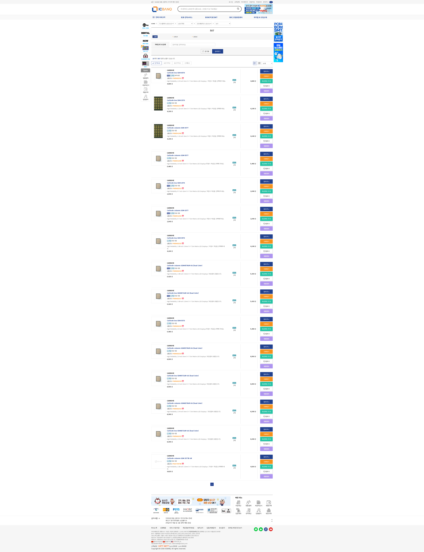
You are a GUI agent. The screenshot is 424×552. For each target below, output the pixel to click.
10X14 (176, 37)
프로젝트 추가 (266, 81)
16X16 (195, 37)
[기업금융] (226, 511)
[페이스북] (266, 529)
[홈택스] (166, 511)
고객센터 (237, 2)
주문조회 (259, 2)
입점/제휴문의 (211, 528)
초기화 (207, 51)
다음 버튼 (272, 521)
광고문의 (222, 528)
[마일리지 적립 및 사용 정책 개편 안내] (178, 523)
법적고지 (200, 528)
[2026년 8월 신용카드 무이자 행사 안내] (167, 2)
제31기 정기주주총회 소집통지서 (176, 520)
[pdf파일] (183, 78)
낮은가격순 (167, 63)
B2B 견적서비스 (186, 17)
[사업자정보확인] (193, 531)
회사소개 (154, 528)
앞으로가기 (271, 12)
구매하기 (266, 76)
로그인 (231, 2)
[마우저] (199, 511)
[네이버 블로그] (256, 529)
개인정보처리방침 (188, 528)
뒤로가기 (268, 12)
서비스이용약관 (174, 528)
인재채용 (163, 528)
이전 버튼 (272, 519)
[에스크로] (212, 511)
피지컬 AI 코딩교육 (260, 17)
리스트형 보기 (255, 63)
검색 (238, 8)
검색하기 (218, 51)
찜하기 (267, 86)
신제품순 (187, 63)
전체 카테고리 (160, 17)
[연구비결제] (176, 511)
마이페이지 (244, 2)
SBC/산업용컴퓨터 (235, 17)
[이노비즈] (187, 511)
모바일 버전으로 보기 (235, 528)
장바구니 (267, 2)
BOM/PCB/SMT (211, 17)
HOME (153, 23)
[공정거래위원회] (156, 511)
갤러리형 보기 (259, 63)
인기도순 (157, 63)
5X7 (155, 37)
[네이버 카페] (261, 529)
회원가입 (252, 2)
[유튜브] (271, 529)
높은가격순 (177, 63)
